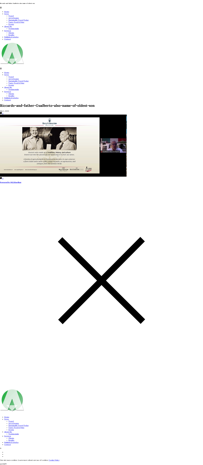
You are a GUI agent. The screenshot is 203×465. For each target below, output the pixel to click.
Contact (7, 39)
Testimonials (13, 28)
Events (11, 24)
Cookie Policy (54, 460)
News (6, 14)
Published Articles (11, 37)
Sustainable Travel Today (18, 20)
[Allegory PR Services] (12, 67)
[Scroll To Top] (1, 448)
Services (7, 31)
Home (6, 12)
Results (11, 35)
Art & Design (13, 18)
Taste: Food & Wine (16, 22)
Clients (11, 33)
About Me (8, 26)
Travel (11, 16)
